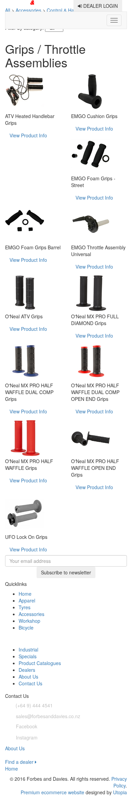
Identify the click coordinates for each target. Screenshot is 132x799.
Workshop (29, 620)
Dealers (27, 669)
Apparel (27, 600)
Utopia (120, 792)
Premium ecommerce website (52, 792)
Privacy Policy (119, 782)
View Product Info (28, 135)
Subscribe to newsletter (66, 572)
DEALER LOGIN (100, 5)
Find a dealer (20, 761)
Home (25, 593)
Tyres (24, 607)
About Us (28, 676)
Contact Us (30, 683)
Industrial (28, 649)
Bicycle (26, 627)
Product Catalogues (40, 663)
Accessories (31, 614)
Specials (28, 656)
